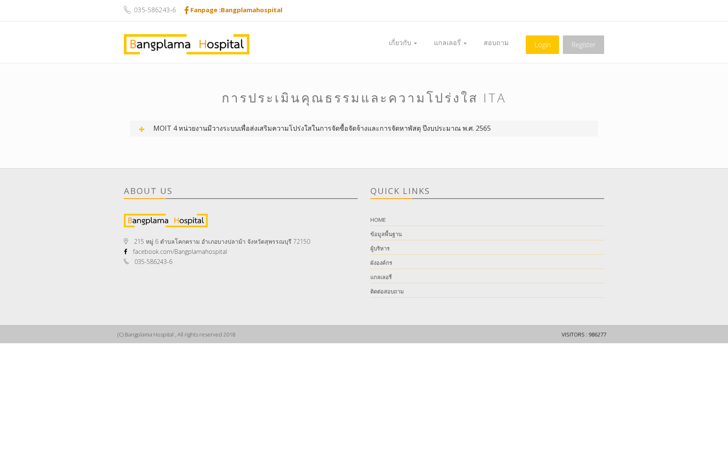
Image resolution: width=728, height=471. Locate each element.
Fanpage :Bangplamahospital (236, 9)
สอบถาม (496, 42)
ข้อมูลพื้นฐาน (386, 234)
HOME (378, 219)
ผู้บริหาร (380, 248)
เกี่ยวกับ (401, 42)
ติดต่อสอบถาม (387, 291)
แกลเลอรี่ (448, 42)
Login (542, 44)
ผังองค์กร (381, 262)
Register (583, 44)
